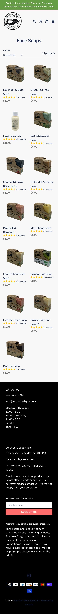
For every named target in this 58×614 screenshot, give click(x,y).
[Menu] (53, 21)
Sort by (6, 50)
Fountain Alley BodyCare (27, 600)
